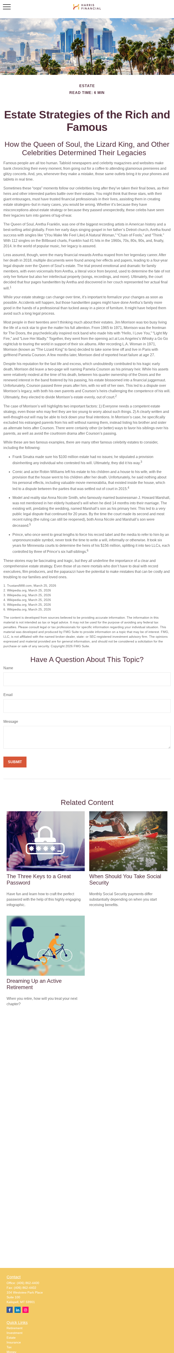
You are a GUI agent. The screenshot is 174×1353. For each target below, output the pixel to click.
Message (10, 721)
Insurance (14, 1342)
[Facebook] (10, 1310)
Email (8, 695)
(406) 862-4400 (28, 1283)
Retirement (14, 1328)
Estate (11, 1337)
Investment (14, 1333)
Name (8, 668)
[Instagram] (25, 1310)
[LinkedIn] (17, 1310)
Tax (9, 1347)
